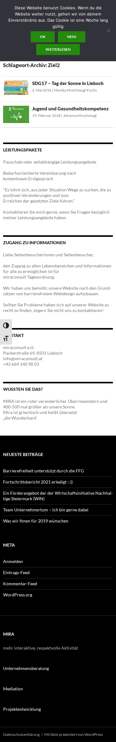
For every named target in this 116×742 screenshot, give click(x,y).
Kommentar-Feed (20, 583)
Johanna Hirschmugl (80, 115)
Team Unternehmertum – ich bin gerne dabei (45, 509)
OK (42, 36)
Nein (71, 36)
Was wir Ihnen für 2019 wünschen (35, 520)
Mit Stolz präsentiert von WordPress (73, 734)
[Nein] (108, 31)
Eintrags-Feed (16, 572)
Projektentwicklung (22, 709)
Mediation (13, 688)
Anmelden (13, 561)
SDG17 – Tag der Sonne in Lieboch (68, 83)
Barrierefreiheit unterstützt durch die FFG (43, 470)
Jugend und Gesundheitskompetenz (70, 108)
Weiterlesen (58, 49)
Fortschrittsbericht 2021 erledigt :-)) (38, 481)
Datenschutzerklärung (21, 734)
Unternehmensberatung (26, 668)
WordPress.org (17, 594)
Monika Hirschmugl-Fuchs (75, 90)
